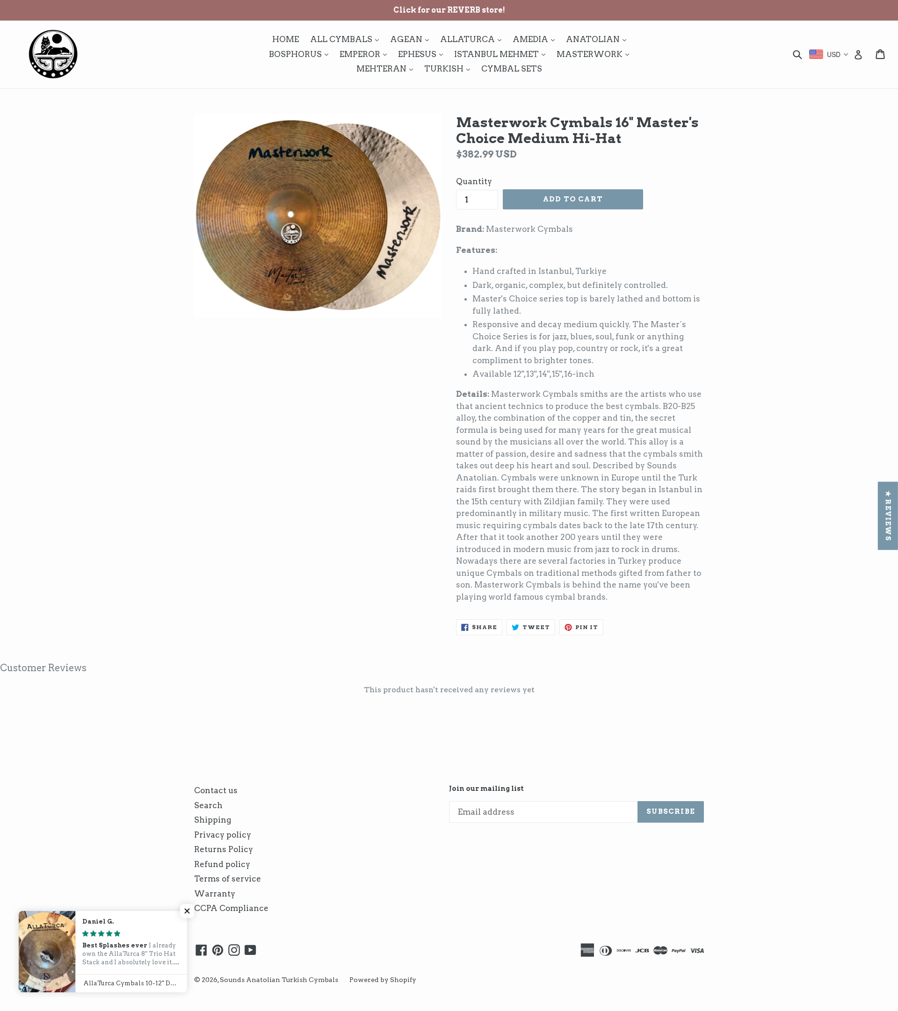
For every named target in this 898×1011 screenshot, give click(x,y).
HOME (285, 39)
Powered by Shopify (382, 979)
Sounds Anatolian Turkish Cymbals (279, 979)
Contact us (216, 790)
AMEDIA (536, 39)
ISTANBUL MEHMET (502, 54)
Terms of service (227, 878)
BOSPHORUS (301, 54)
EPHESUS (423, 54)
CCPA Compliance (231, 908)
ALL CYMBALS (347, 39)
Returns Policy (223, 849)
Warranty (214, 893)
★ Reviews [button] (888, 515)
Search (208, 805)
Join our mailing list (486, 788)
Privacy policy (222, 834)
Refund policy (222, 864)
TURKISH (449, 68)
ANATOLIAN (598, 39)
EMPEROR (365, 54)
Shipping (212, 820)
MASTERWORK (595, 54)
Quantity (474, 181)
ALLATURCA (473, 39)
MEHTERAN (387, 68)
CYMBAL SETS (511, 68)
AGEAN (412, 39)
